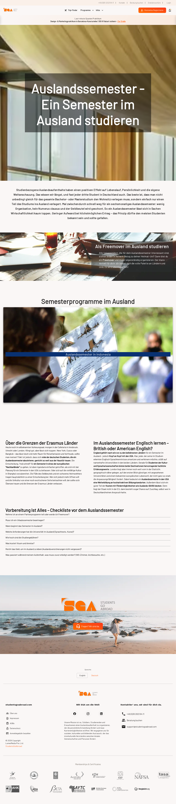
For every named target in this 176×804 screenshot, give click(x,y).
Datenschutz (15, 728)
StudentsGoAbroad (14, 746)
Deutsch (94, 675)
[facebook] (75, 714)
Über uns (13, 713)
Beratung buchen (136, 3)
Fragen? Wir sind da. (90, 626)
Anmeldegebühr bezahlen (20, 733)
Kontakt (122, 3)
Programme (85, 10)
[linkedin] (101, 714)
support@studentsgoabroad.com (142, 726)
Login (169, 3)
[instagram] (88, 714)
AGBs (12, 723)
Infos (98, 10)
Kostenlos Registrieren (154, 10)
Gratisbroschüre (154, 3)
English (82, 675)
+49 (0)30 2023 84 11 (106, 3)
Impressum (14, 718)
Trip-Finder (72, 10)
